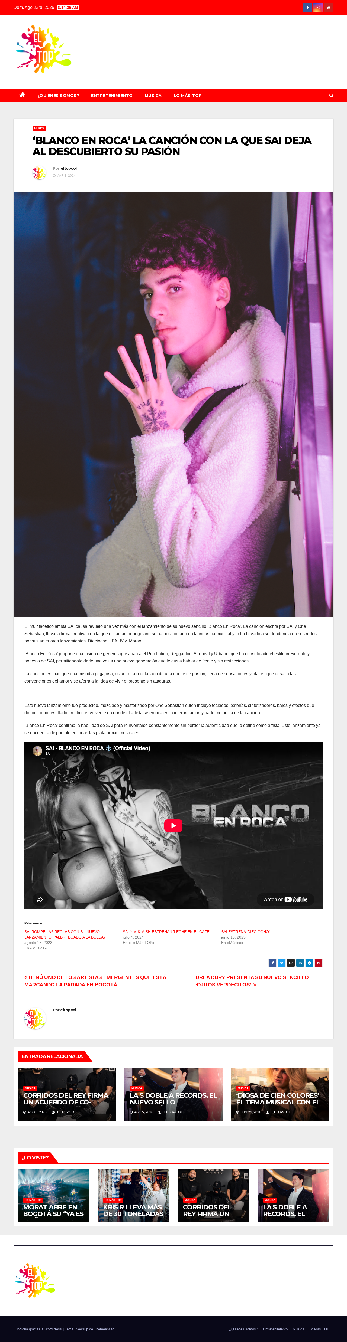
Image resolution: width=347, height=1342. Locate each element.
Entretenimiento (112, 95)
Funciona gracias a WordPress (38, 1329)
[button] (331, 95)
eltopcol (68, 168)
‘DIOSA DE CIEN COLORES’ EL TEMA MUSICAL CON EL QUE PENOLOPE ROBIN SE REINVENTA (278, 1105)
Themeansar (104, 1329)
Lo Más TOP (188, 95)
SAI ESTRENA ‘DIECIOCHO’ (245, 932)
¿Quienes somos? (58, 95)
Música (153, 95)
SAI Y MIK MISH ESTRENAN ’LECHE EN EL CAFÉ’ (166, 932)
